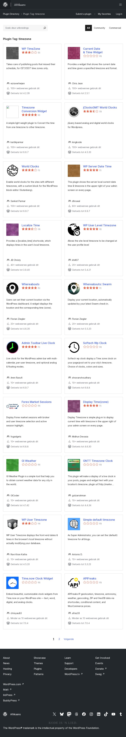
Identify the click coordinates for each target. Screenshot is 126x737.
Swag (100, 674)
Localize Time (31, 225)
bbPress (9, 694)
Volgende (69, 639)
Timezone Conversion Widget (34, 109)
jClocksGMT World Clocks (100, 107)
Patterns (38, 674)
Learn (68, 657)
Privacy (7, 674)
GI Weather (29, 460)
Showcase (40, 657)
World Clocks (30, 166)
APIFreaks (89, 578)
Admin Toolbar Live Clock (38, 343)
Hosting (7, 668)
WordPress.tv (74, 674)
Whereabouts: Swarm (97, 284)
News (6, 663)
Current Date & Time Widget (93, 50)
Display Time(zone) (96, 401)
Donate (101, 668)
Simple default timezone (99, 519)
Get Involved (102, 657)
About (6, 657)
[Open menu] (121, 4)
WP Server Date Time (97, 166)
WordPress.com (13, 684)
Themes (38, 663)
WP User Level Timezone (99, 225)
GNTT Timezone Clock (98, 460)
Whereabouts (30, 284)
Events (99, 663)
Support (69, 663)
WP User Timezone (34, 519)
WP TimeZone (31, 48)
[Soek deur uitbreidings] (45, 28)
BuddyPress (11, 700)
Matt (7, 689)
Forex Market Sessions (37, 401)
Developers (71, 668)
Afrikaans (15, 714)
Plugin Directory (11, 14)
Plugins (38, 668)
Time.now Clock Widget (37, 578)
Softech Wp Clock (95, 343)
